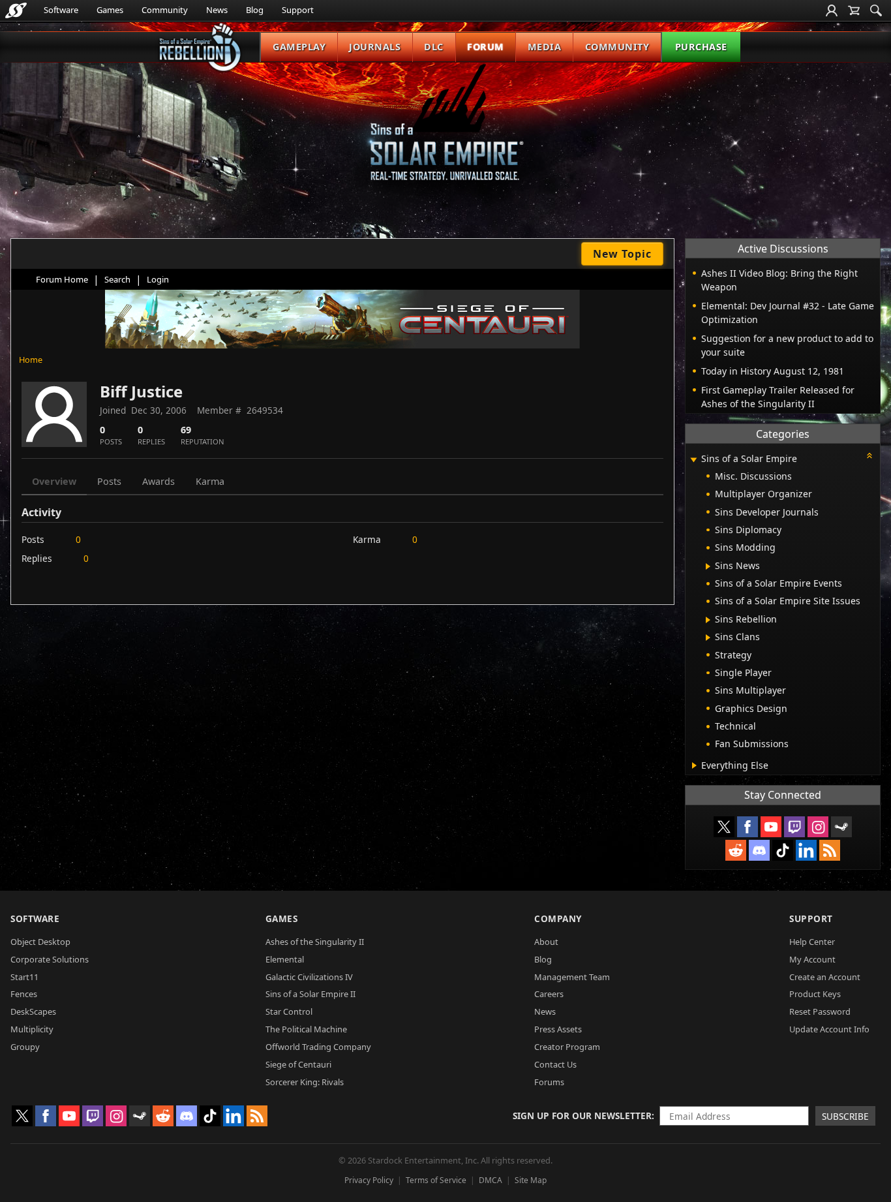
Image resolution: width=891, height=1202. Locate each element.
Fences (23, 994)
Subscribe (845, 1116)
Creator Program (567, 1047)
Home (30, 359)
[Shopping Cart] (854, 10)
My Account (812, 959)
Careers (549, 994)
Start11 (24, 977)
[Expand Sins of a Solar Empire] (693, 459)
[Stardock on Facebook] (747, 827)
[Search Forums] (876, 10)
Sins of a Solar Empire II (310, 994)
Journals (374, 46)
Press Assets (558, 1029)
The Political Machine (306, 1029)
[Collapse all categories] (869, 455)
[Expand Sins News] (708, 566)
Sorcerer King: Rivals (304, 1082)
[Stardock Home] (16, 10)
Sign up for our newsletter (582, 1115)
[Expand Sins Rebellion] (708, 620)
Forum (485, 46)
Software (61, 10)
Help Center (812, 942)
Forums (549, 1082)
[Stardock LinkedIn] (806, 850)
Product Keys (815, 994)
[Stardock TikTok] (782, 850)
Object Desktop (40, 942)
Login (158, 279)
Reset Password (820, 1011)
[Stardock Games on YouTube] (771, 827)
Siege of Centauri (298, 1064)
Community (165, 10)
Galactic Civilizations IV (309, 977)
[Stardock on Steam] (841, 827)
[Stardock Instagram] (818, 827)
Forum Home (62, 279)
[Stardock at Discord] (759, 850)
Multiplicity (31, 1029)
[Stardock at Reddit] (736, 850)
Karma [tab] (210, 481)
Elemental (284, 959)
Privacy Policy (368, 1180)
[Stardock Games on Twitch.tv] (794, 827)
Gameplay (299, 46)
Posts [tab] (109, 481)
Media (545, 46)
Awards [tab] (158, 481)
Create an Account (824, 977)
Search (117, 279)
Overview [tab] (54, 481)
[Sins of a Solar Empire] (445, 132)
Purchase (701, 46)
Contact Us (555, 1064)
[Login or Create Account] (831, 10)
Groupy (25, 1047)
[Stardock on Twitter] (724, 827)
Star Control (288, 1011)
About (546, 942)
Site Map (531, 1180)
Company (558, 918)
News (217, 10)
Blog (255, 10)
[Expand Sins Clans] (708, 637)
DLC (434, 46)
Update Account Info (829, 1029)
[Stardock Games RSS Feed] (829, 850)
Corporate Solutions (49, 959)
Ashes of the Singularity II (314, 942)
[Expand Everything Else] (694, 765)
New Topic (622, 254)
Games (110, 10)
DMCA (490, 1180)
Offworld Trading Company (318, 1047)
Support (298, 10)
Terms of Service (436, 1180)
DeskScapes (33, 1011)
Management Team (572, 977)
